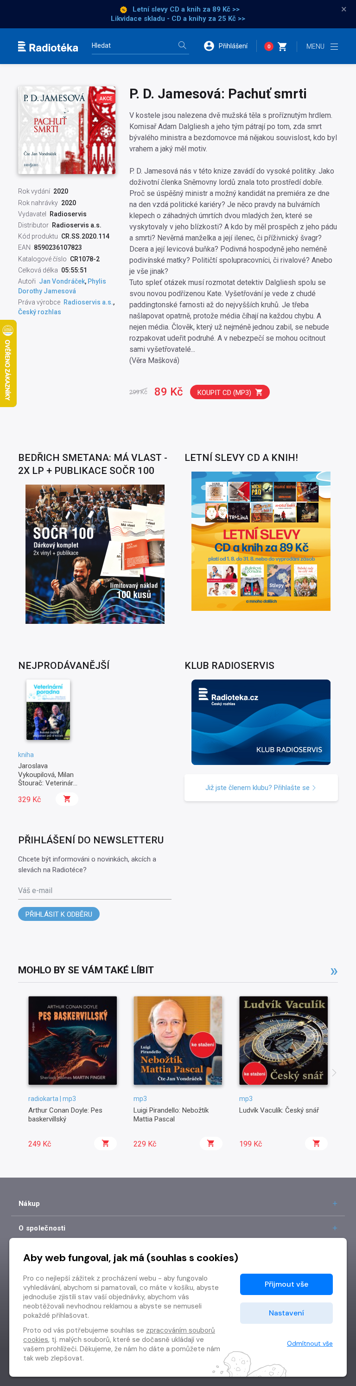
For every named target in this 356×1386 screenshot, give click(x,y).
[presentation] (334, 1074)
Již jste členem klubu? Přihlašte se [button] (258, 788)
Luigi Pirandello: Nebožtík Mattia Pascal (171, 1114)
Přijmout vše (286, 1284)
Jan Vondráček (62, 281)
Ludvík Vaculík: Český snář (279, 1110)
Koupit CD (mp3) (224, 393)
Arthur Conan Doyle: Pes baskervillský (65, 1114)
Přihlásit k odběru (58, 914)
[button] (230, 46)
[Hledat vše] (182, 46)
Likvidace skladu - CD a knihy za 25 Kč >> (178, 18)
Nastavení (286, 1313)
